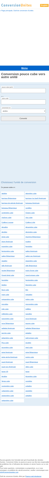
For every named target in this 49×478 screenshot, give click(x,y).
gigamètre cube (31, 261)
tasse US (5, 371)
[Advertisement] (24, 38)
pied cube (29, 347)
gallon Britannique (8, 256)
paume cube (30, 323)
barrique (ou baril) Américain (36, 198)
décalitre (5, 227)
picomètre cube (7, 347)
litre (27, 290)
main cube (5, 294)
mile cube (5, 309)
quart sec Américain (9, 367)
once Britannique (8, 323)
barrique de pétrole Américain (12, 203)
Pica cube (5, 343)
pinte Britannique (32, 352)
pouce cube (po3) (7, 87)
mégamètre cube (8, 299)
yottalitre (29, 386)
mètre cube (30, 299)
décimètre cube (31, 232)
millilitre (28, 309)
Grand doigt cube (8, 275)
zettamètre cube (7, 400)
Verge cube (6, 381)
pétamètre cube (7, 338)
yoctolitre (29, 381)
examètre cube (7, 246)
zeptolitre (29, 391)
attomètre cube (31, 193)
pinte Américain (7, 352)
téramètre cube (31, 376)
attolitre (4, 193)
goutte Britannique (8, 270)
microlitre (5, 304)
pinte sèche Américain (9, 357)
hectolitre (5, 280)
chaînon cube (6, 217)
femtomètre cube (8, 251)
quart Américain (7, 362)
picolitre (28, 343)
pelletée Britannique (33, 328)
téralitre (4, 376)
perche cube (6, 333)
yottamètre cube (7, 391)
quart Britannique (32, 362)
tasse (27, 371)
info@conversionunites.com (9, 472)
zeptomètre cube (8, 395)
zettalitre (29, 395)
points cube (30, 357)
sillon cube (29, 367)
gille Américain (7, 266)
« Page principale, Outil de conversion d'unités (16, 10)
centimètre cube (7, 213)
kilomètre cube (31, 285)
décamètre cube (31, 227)
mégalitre (29, 294)
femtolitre (29, 246)
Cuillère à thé (30, 222)
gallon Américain (31, 251)
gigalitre (4, 261)
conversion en (6, 108)
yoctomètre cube (8, 386)
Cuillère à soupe (7, 222)
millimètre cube (7, 314)
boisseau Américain (33, 203)
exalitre (28, 241)
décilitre (4, 232)
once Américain (31, 319)
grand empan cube (32, 275)
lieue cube (5, 290)
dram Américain (7, 241)
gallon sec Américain (33, 256)
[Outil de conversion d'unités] (16, 5)
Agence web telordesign (33, 476)
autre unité (5, 98)
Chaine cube (30, 213)
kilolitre (4, 285)
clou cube (29, 217)
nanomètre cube (7, 319)
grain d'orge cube (32, 270)
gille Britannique (31, 266)
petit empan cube (32, 338)
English (44, 5)
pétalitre (28, 333)
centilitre (29, 208)
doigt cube (5, 237)
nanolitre (29, 314)
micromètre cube (32, 304)
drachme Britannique (33, 237)
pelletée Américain (8, 328)
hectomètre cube (32, 280)
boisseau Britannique (9, 208)
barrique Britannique (9, 198)
